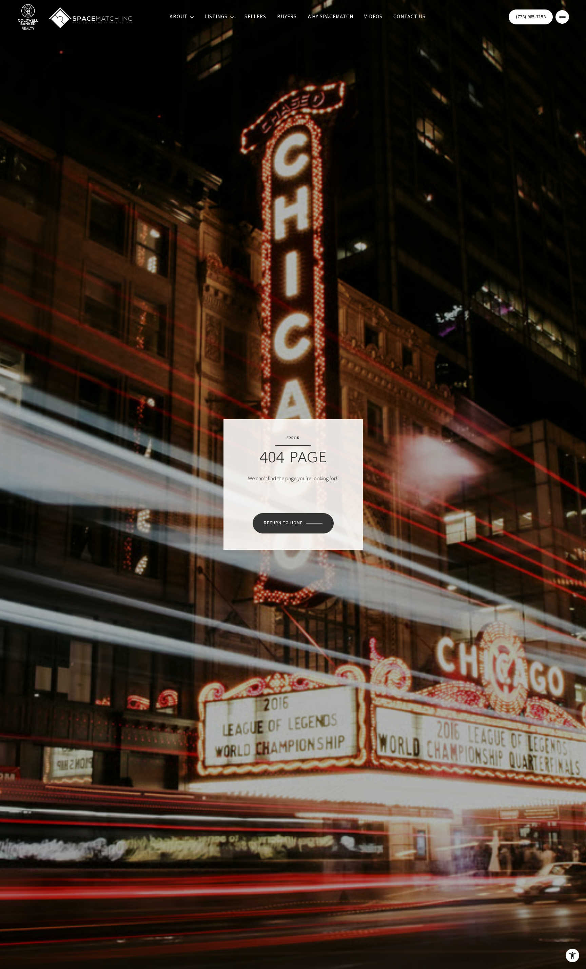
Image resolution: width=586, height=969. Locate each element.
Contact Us (409, 17)
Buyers (287, 17)
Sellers (255, 17)
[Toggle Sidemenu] (562, 17)
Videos (373, 17)
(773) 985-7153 (531, 17)
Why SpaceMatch (330, 17)
